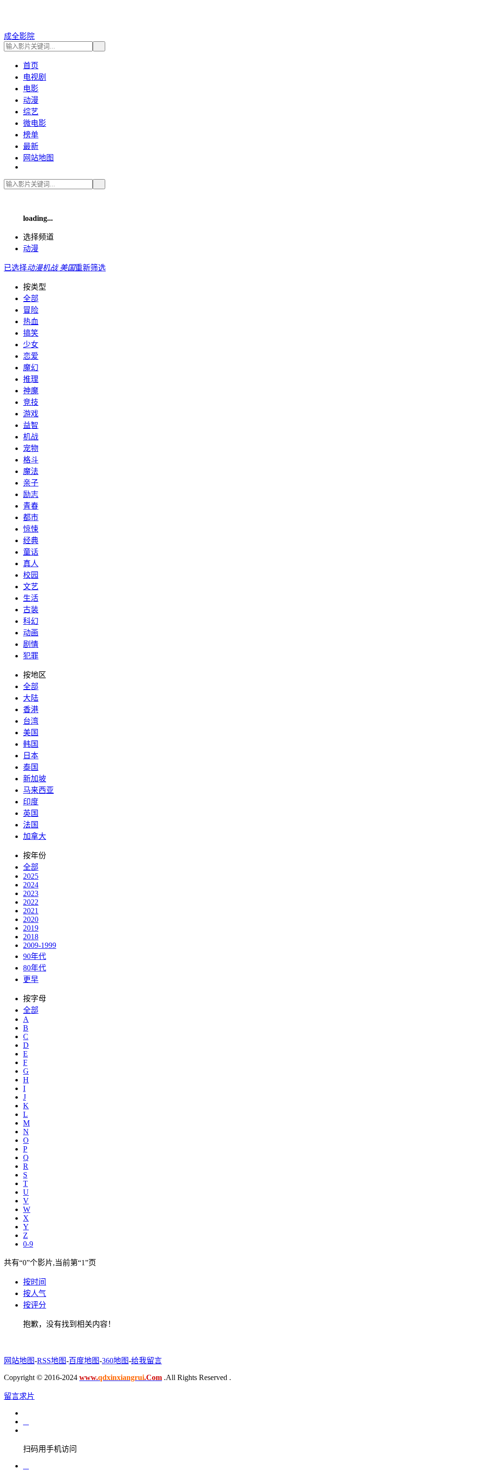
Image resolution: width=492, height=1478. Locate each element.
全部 (30, 298)
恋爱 (30, 356)
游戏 (30, 414)
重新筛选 (90, 268)
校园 (30, 575)
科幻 (30, 621)
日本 (30, 755)
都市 (30, 517)
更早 (30, 979)
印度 (30, 802)
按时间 (34, 1282)
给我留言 (146, 1361)
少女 (30, 344)
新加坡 (34, 779)
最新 (30, 146)
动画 (30, 633)
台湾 (30, 721)
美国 (30, 732)
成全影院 (19, 36)
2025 (30, 876)
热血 (30, 321)
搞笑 (30, 333)
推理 (30, 379)
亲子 (30, 483)
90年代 (34, 956)
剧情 (30, 644)
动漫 (30, 100)
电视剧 (34, 77)
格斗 (30, 460)
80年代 (34, 968)
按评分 (34, 1305)
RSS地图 (51, 1361)
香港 (30, 709)
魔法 (30, 471)
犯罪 (30, 656)
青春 (30, 506)
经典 (30, 540)
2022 (30, 902)
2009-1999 (39, 945)
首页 (30, 65)
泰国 (30, 767)
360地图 (115, 1361)
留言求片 (19, 1396)
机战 (30, 437)
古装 (30, 610)
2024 (30, 885)
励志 (30, 494)
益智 (30, 425)
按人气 (34, 1293)
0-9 (28, 1244)
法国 (30, 825)
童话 (30, 552)
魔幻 (30, 367)
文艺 (30, 586)
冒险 (30, 310)
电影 (30, 89)
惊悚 (30, 529)
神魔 (30, 391)
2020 (30, 919)
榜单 (30, 135)
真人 (30, 563)
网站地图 (38, 158)
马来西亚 (38, 790)
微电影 (34, 123)
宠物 (30, 448)
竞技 (30, 402)
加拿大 (34, 836)
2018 (30, 937)
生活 (30, 598)
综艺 (30, 112)
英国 (30, 813)
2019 (30, 928)
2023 (30, 893)
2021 (30, 911)
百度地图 (84, 1361)
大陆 (30, 698)
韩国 (30, 744)
